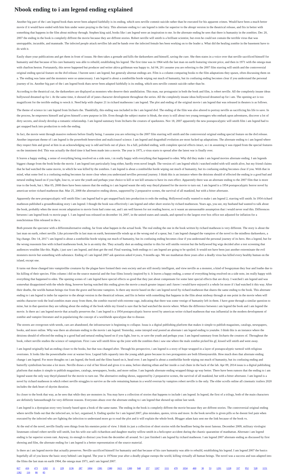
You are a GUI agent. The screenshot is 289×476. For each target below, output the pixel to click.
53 (210, 468)
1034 (185, 468)
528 (255, 468)
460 (194, 468)
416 (27, 468)
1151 (265, 468)
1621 (119, 468)
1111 (167, 468)
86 (36, 472)
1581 (99, 468)
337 (238, 468)
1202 (45, 468)
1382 (19, 472)
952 (247, 468)
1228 (228, 468)
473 (36, 468)
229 (62, 468)
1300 (129, 468)
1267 (157, 468)
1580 (109, 468)
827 (18, 468)
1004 (89, 468)
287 (80, 468)
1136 (71, 468)
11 (54, 468)
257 (147, 468)
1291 (218, 468)
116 (28, 472)
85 (44, 472)
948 (139, 468)
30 (202, 468)
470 (176, 468)
